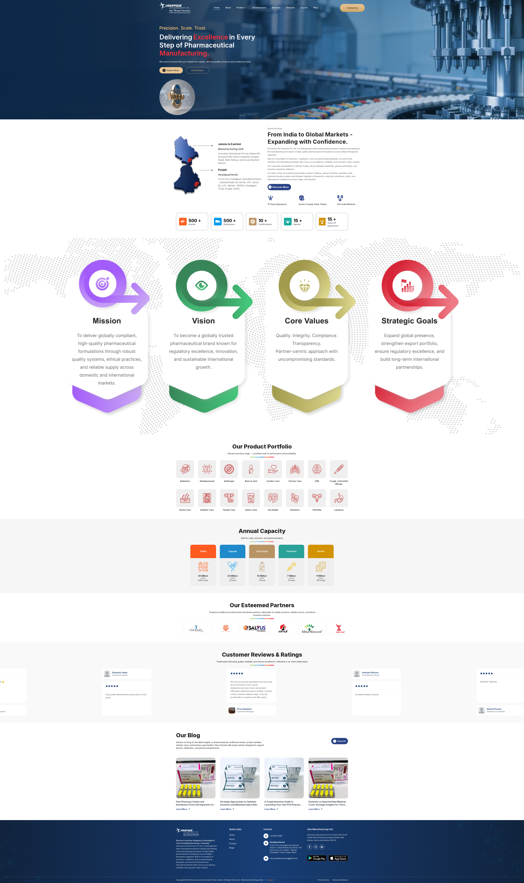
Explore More (173, 70)
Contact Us (352, 8)
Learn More (181, 809)
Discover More (281, 187)
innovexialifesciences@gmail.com (283, 858)
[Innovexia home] (175, 8)
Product (240, 7)
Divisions (290, 7)
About (228, 7)
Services (276, 7)
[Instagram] (315, 847)
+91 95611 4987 (276, 836)
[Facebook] (309, 847)
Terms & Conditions (340, 880)
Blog (315, 7)
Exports (304, 7)
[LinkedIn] (322, 847)
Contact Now (197, 70)
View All (341, 741)
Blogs (231, 848)
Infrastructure (259, 7)
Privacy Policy (323, 880)
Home (217, 7)
